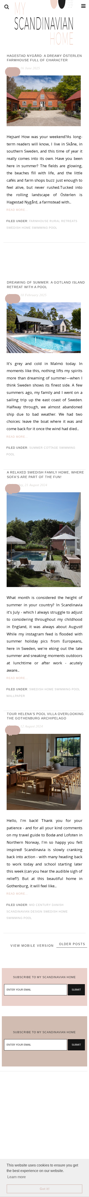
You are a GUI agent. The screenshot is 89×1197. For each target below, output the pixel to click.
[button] (13, 71)
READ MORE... (17, 210)
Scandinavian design (24, 911)
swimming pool (44, 227)
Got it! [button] (45, 1189)
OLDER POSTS (72, 944)
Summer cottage (43, 447)
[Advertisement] (44, 1116)
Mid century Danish (46, 905)
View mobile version (32, 945)
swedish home (18, 227)
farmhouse (39, 221)
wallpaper (15, 696)
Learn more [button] (16, 1177)
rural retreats (63, 221)
